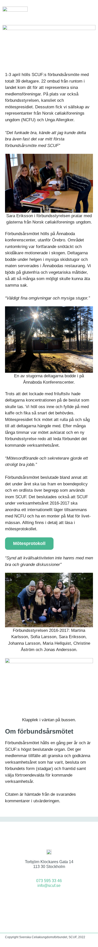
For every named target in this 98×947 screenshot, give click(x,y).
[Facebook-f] (42, 899)
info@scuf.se (49, 885)
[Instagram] (56, 899)
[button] (91, 11)
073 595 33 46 (49, 881)
